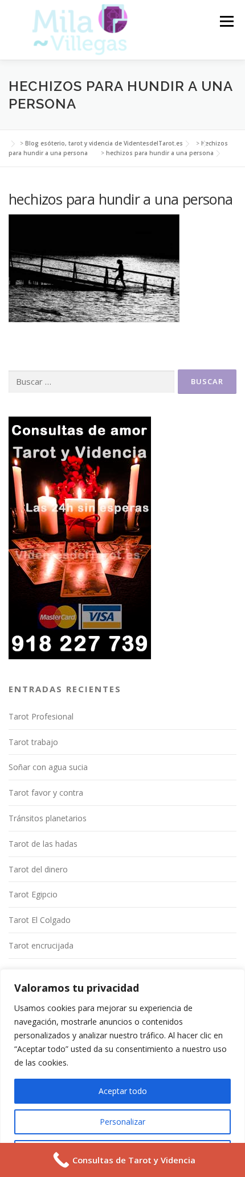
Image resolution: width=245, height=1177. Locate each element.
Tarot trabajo (33, 742)
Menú (226, 21)
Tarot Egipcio (33, 894)
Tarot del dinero (38, 869)
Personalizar (122, 1121)
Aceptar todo (123, 1090)
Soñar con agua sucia (48, 767)
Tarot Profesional (41, 716)
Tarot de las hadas (43, 843)
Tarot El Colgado (40, 919)
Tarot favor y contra (46, 792)
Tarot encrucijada (41, 945)
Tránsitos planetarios (48, 818)
